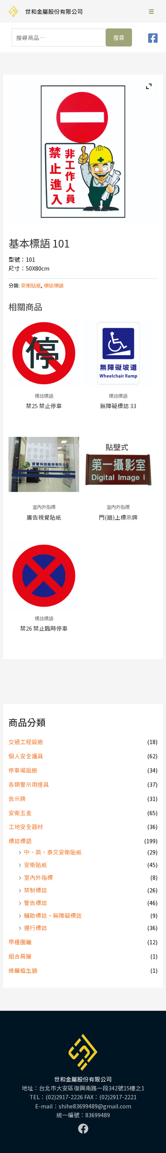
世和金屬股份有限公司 (54, 11)
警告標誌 (35, 903)
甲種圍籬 (20, 942)
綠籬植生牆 (22, 970)
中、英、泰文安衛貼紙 (53, 852)
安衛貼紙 (35, 865)
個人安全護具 (25, 756)
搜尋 (118, 37)
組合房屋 (20, 956)
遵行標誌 (35, 928)
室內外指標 (38, 877)
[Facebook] (152, 38)
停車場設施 (22, 770)
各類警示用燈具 (28, 784)
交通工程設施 (25, 742)
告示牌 (17, 798)
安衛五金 (20, 813)
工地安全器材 (25, 826)
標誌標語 (20, 841)
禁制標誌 (35, 890)
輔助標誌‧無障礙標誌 (53, 915)
